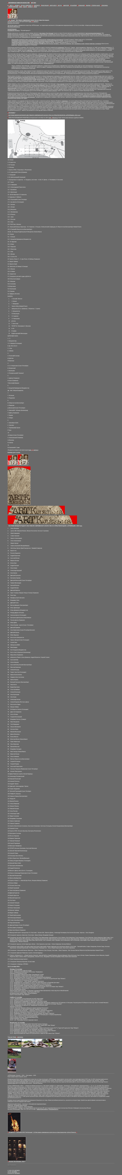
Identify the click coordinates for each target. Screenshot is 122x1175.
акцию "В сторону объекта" (50, 90)
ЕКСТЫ (59, 5)
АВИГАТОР (65, 5)
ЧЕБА (20, 7)
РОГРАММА (11, 112)
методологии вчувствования (93, 33)
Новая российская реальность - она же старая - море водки (28, 42)
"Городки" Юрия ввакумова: (15, 1037)
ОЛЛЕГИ (30, 7)
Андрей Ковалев (12, 29)
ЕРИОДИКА (104, 5)
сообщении (61, 47)
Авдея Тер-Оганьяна (39, 85)
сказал (75, 102)
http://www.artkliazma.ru (14, 26)
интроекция (36, 34)
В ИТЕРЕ (28, 5)
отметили (29, 50)
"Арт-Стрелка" (61, 84)
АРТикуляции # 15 (48, 63)
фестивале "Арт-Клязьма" (47, 33)
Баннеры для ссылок (13, 23)
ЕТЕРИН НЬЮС (95, 5)
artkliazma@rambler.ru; (43, 1109)
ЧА (9, 115)
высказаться (42, 55)
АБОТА (24, 7)
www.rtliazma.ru (33, 21)
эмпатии (39, 37)
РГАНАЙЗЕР (73, 5)
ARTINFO (17, 1170)
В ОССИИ (22, 5)
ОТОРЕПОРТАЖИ (13, 7)
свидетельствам (12, 88)
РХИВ (35, 7)
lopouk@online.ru (53, 1109)
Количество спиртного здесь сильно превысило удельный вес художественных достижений (37, 39)
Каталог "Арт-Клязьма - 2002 (16, 1161)
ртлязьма (11, 20)
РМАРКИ (88, 5)
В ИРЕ (10, 5)
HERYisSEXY (53, 5)
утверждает (65, 101)
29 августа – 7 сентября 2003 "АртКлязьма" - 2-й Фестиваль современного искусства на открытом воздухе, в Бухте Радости (42, 1132)
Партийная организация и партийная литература (21, 77)
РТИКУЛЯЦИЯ (44, 5)
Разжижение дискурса (14, 30)
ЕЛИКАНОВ (81, 5)
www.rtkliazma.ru (53, 117)
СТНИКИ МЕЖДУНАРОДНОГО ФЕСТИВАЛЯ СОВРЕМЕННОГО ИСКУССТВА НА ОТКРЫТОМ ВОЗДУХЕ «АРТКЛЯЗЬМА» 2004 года (45, 115)
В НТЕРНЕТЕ (36, 5)
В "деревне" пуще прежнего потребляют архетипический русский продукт (33, 41)
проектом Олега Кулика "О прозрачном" (34, 78)
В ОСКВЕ (15, 5)
